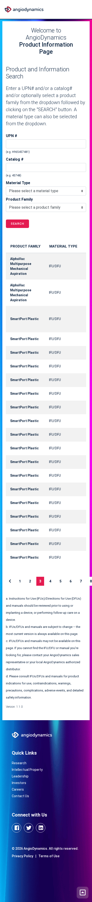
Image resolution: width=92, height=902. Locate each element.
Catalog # (15, 159)
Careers (18, 789)
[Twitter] (28, 828)
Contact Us (20, 796)
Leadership (20, 776)
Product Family (19, 199)
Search (17, 223)
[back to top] (82, 892)
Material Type (18, 183)
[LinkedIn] (40, 828)
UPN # (11, 136)
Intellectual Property (27, 770)
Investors (19, 783)
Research (19, 763)
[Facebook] (16, 828)
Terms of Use (48, 856)
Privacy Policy (22, 856)
